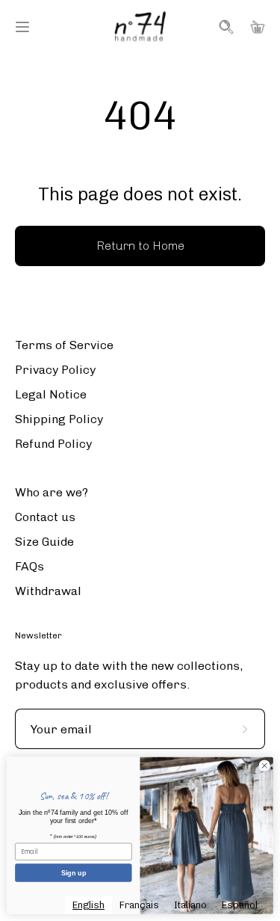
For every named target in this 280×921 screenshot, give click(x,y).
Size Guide (44, 542)
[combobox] (88, 905)
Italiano (190, 905)
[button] (225, 27)
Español (240, 905)
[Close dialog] (264, 765)
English (88, 905)
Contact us (45, 517)
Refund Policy (53, 444)
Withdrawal (48, 591)
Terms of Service (64, 345)
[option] (139, 905)
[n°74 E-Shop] (140, 26)
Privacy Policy (55, 370)
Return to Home (140, 245)
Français (139, 905)
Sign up (73, 872)
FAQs (29, 566)
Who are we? (51, 492)
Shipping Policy (59, 419)
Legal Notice (51, 394)
